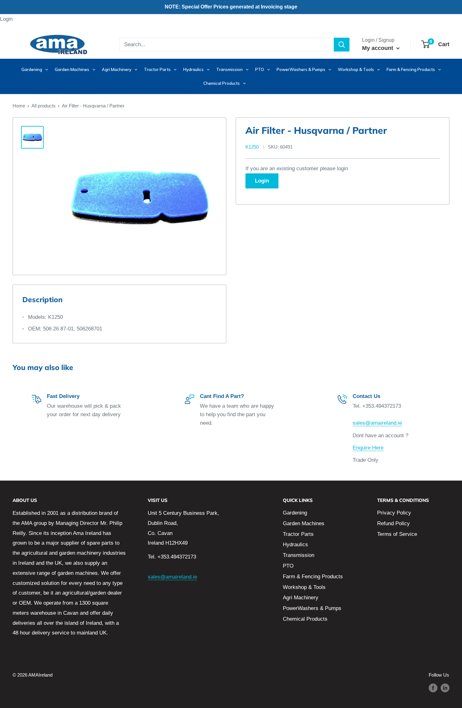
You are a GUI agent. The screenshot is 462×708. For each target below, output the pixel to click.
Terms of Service (397, 534)
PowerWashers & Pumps (312, 608)
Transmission (298, 555)
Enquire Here (368, 448)
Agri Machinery (300, 598)
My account (378, 48)
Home (19, 105)
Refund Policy (393, 523)
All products (43, 105)
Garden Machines (303, 523)
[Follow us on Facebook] (433, 687)
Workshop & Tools (304, 587)
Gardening (295, 513)
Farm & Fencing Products (313, 577)
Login (6, 19)
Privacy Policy (394, 513)
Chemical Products (305, 619)
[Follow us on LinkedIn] (445, 687)
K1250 (252, 147)
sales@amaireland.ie (377, 423)
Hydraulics (295, 544)
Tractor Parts (298, 534)
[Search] (341, 45)
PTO (288, 566)
